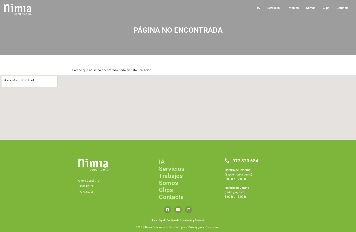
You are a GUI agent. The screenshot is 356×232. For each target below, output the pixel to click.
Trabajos (293, 8)
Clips (326, 8)
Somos (310, 8)
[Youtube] (178, 209)
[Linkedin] (188, 209)
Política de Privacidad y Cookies (185, 220)
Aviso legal (158, 220)
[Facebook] (167, 209)
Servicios (273, 8)
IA (258, 8)
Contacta (343, 8)
